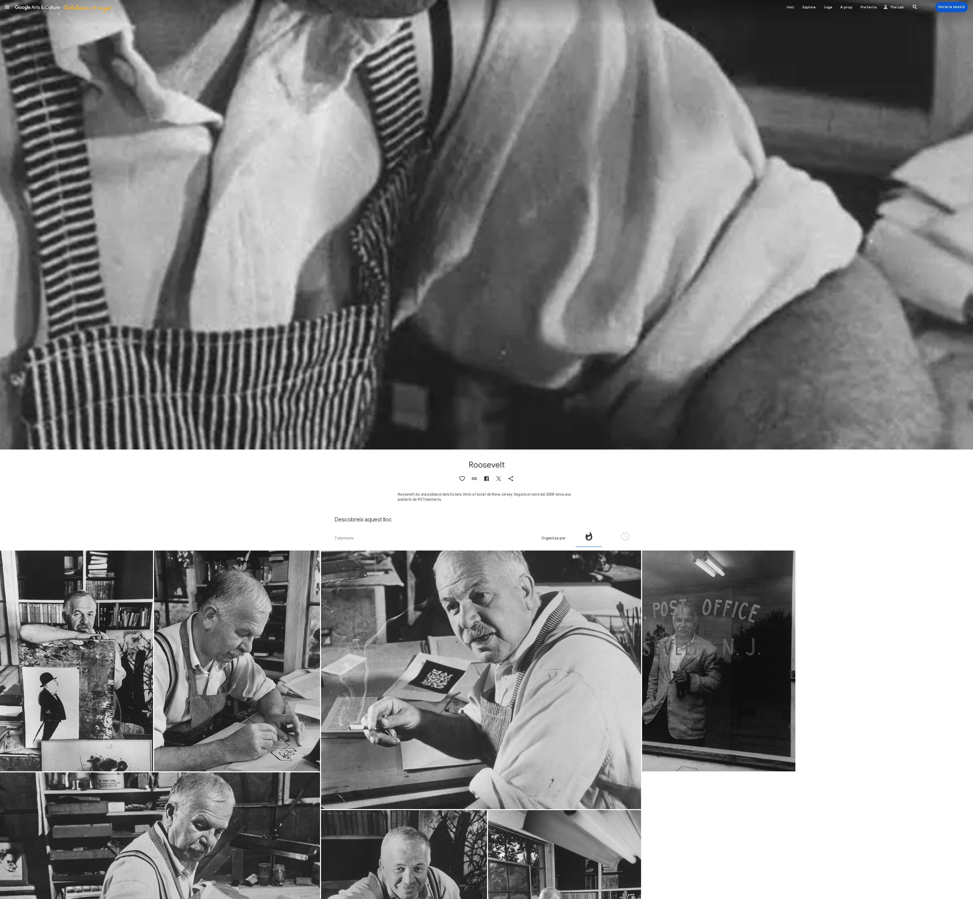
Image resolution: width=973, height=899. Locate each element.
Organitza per (553, 538)
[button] (7, 7)
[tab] (589, 538)
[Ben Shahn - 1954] (76, 661)
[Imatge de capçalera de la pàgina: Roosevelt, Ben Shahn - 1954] (486, 225)
